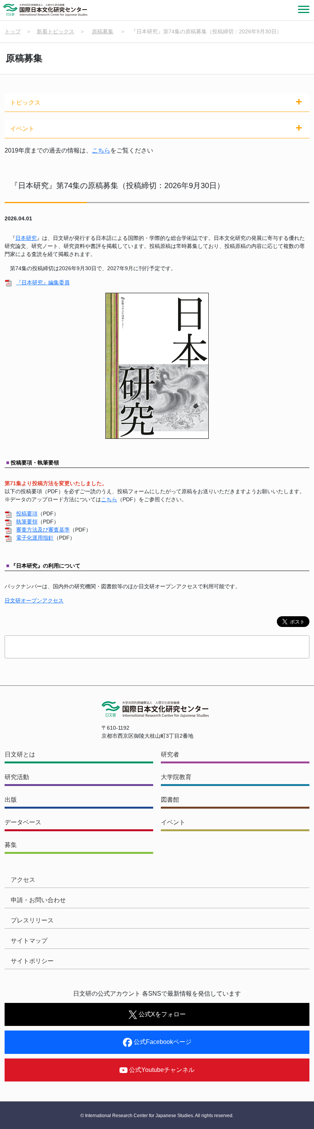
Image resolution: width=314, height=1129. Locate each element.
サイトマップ (29, 940)
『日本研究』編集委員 (43, 282)
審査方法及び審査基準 (43, 530)
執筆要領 (27, 522)
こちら (101, 150)
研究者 (170, 754)
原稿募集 (102, 31)
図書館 (170, 799)
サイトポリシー (32, 961)
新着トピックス (55, 31)
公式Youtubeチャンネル (161, 1070)
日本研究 (26, 238)
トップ (13, 31)
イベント (173, 822)
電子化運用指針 (35, 538)
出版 (11, 799)
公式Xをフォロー (161, 1014)
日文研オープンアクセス (34, 600)
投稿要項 (27, 513)
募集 (11, 845)
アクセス (23, 879)
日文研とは (20, 754)
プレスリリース (32, 920)
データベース (23, 822)
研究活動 (17, 777)
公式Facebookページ (161, 1042)
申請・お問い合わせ (38, 900)
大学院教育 (176, 777)
